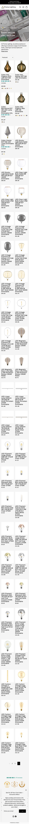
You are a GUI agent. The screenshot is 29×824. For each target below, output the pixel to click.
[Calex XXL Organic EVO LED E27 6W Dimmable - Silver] (9, 88)
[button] (5, 81)
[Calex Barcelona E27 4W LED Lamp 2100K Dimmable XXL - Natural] (2, 122)
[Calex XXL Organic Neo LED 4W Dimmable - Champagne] (25, 115)
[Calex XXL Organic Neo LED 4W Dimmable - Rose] (21, 115)
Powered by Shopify (14, 822)
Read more (4, 51)
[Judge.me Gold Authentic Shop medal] (7, 784)
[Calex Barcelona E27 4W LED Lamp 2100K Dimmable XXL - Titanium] (4, 122)
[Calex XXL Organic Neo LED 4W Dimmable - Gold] (17, 115)
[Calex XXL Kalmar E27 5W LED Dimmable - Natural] (16, 82)
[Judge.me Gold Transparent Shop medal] (14, 784)
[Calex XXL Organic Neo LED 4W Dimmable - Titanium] (19, 115)
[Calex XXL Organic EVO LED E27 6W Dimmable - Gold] (4, 88)
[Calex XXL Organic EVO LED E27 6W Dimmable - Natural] (2, 88)
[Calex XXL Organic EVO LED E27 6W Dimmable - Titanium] (5, 88)
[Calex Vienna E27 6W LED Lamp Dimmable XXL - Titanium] (2, 154)
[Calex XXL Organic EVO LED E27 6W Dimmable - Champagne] (11, 88)
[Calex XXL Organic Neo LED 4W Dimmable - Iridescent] (26, 115)
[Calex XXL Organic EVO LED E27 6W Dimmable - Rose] (7, 88)
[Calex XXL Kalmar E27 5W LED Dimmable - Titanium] (17, 82)
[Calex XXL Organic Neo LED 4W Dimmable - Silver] (23, 115)
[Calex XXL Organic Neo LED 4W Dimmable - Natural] (16, 115)
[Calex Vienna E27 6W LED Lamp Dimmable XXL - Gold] (4, 154)
